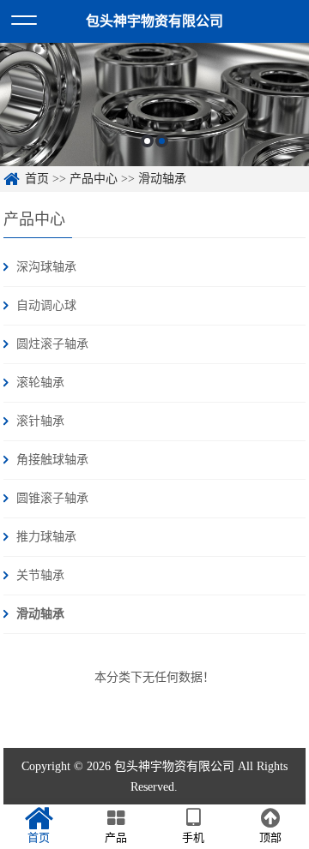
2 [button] (162, 141)
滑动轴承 (162, 178)
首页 (37, 178)
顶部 (270, 837)
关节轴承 (40, 575)
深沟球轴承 (46, 266)
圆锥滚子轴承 (52, 498)
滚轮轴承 (40, 382)
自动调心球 (46, 305)
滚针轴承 (40, 421)
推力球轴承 (46, 536)
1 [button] (147, 141)
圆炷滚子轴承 (52, 344)
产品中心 (94, 178)
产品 (116, 837)
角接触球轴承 (52, 459)
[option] (154, 104)
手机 (193, 837)
